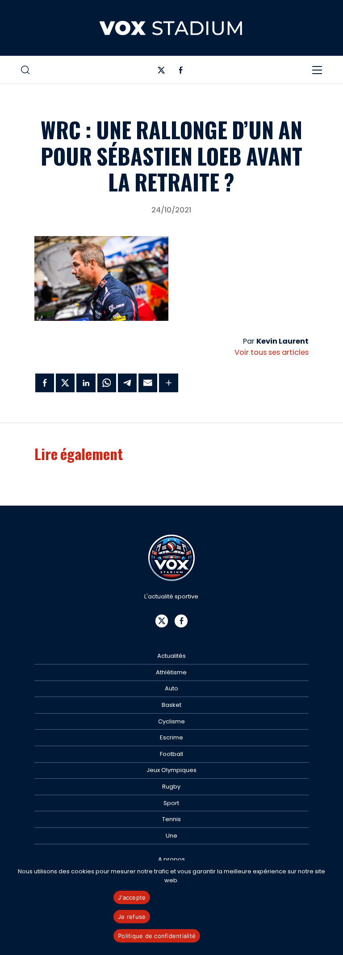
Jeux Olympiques (171, 770)
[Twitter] (161, 72)
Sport (171, 803)
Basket (171, 705)
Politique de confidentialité (157, 935)
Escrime (171, 737)
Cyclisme (171, 721)
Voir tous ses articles (271, 352)
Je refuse (132, 916)
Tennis (171, 819)
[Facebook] (181, 72)
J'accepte (132, 897)
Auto (171, 688)
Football (171, 754)
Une (171, 835)
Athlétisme (171, 672)
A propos (171, 859)
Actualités (171, 656)
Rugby (171, 786)
